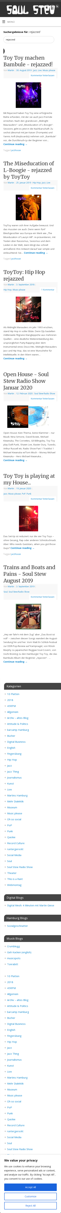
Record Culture (16, 843)
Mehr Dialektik (15, 801)
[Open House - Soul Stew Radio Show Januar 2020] (30, 417)
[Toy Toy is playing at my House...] (30, 519)
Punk (29, 493)
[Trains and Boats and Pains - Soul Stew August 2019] (30, 617)
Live (40, 70)
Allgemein (12, 712)
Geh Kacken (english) (19, 952)
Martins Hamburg (17, 795)
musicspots (14, 958)
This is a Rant (15, 879)
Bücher (11, 735)
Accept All (30, 1187)
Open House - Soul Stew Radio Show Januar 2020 (26, 381)
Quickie (11, 837)
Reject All (30, 1205)
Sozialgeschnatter (17, 925)
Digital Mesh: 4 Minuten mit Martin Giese (30, 905)
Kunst (10, 783)
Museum (12, 807)
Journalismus (14, 777)
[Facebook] (47, 7)
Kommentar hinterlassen (42, 75)
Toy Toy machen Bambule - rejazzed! (28, 61)
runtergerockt (15, 849)
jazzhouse (16, 150)
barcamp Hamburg (18, 729)
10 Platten (13, 694)
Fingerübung (14, 753)
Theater (12, 873)
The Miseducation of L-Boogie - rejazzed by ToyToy (28, 170)
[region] (30, 1184)
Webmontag (14, 885)
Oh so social (14, 819)
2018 (10, 700)
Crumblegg (13, 946)
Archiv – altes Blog (17, 718)
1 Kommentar (47, 289)
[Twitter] (51, 7)
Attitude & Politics (17, 723)
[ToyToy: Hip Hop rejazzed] (30, 310)
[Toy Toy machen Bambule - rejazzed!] (30, 96)
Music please (49, 70)
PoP (24, 493)
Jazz (35, 70)
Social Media (14, 855)
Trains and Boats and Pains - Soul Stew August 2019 (29, 574)
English (11, 747)
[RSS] (56, 7)
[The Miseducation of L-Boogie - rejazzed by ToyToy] (30, 208)
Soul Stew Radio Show (44, 393)
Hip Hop (37, 182)
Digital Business (16, 741)
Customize (30, 1196)
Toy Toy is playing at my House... (29, 479)
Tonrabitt (12, 964)
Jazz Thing (13, 771)
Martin (11, 70)
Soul (6, 591)
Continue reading (15, 144)
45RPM (11, 706)
